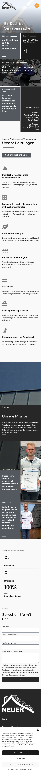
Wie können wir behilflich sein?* (13, 651)
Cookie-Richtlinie (13, 769)
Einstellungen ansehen (20, 764)
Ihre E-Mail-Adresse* (9, 635)
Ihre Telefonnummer (9, 643)
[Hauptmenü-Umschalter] (36, 5)
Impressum (30, 769)
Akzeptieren (20, 753)
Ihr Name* (5, 626)
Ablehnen (20, 758)
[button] (38, 729)
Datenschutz (22, 769)
